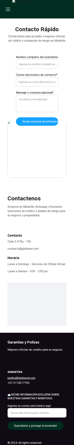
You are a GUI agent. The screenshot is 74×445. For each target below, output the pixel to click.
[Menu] (8, 9)
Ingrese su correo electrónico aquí (29, 406)
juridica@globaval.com (21, 378)
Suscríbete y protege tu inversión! (35, 425)
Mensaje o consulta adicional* (35, 92)
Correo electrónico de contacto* (36, 75)
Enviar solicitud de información (40, 121)
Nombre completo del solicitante (37, 57)
